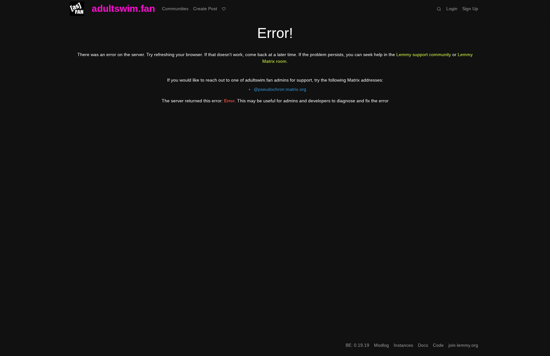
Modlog (381, 345)
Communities (175, 8)
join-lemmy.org (463, 345)
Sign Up (470, 8)
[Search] (439, 8)
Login (451, 8)
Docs (423, 345)
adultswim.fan (123, 8)
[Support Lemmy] (224, 8)
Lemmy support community (423, 54)
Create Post (205, 8)
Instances (403, 345)
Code (438, 345)
